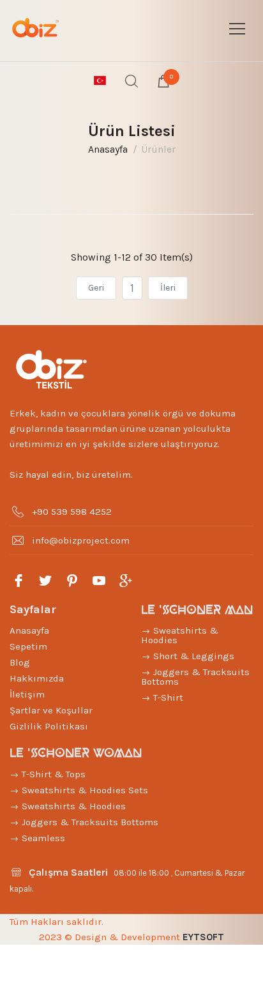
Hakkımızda (37, 678)
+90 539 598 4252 (72, 511)
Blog (20, 662)
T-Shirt (167, 697)
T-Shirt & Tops (52, 774)
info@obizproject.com (81, 540)
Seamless (42, 838)
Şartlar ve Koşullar (51, 710)
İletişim (27, 694)
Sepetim (28, 646)
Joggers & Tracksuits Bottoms (195, 676)
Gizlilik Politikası (49, 726)
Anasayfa (108, 149)
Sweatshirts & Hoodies (179, 635)
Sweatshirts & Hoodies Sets (83, 790)
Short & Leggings (192, 656)
